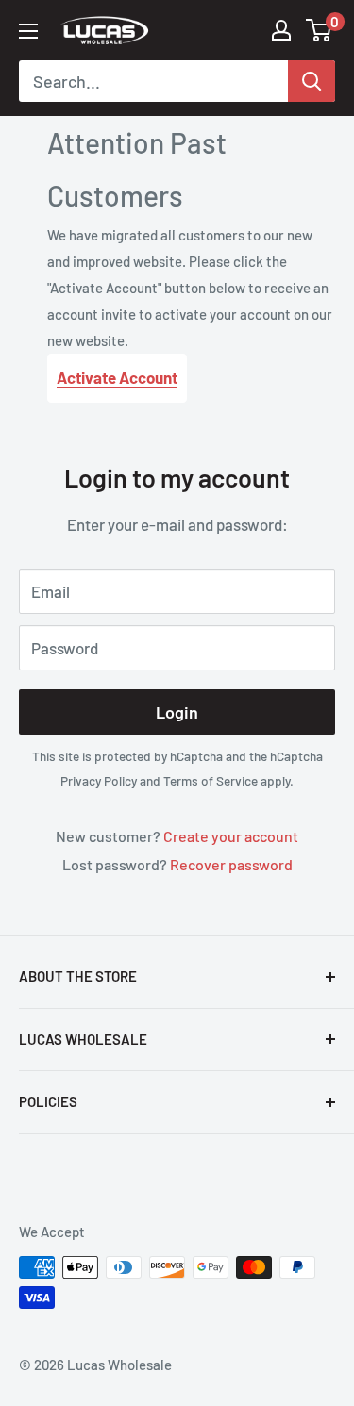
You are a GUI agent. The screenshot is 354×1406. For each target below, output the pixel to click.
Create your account (230, 836)
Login (177, 712)
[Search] (311, 81)
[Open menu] (28, 31)
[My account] (281, 30)
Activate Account (117, 377)
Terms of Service (210, 780)
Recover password (231, 864)
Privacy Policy (98, 780)
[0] (319, 30)
